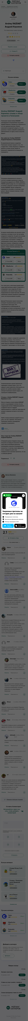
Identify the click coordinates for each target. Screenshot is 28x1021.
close (23, 495)
